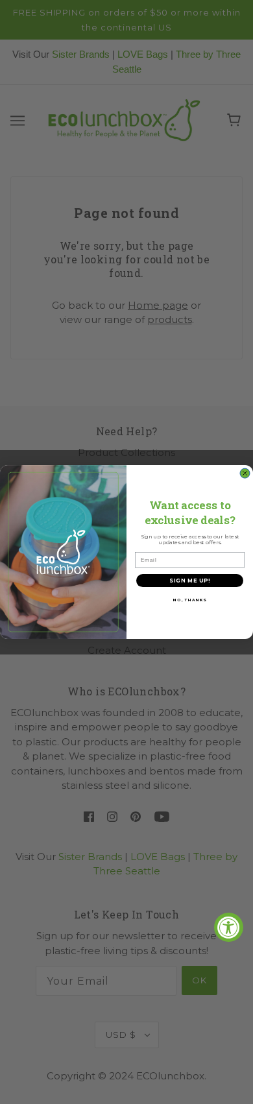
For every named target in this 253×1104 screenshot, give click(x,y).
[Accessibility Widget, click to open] (228, 927)
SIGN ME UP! (189, 580)
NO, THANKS (189, 600)
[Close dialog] (245, 473)
